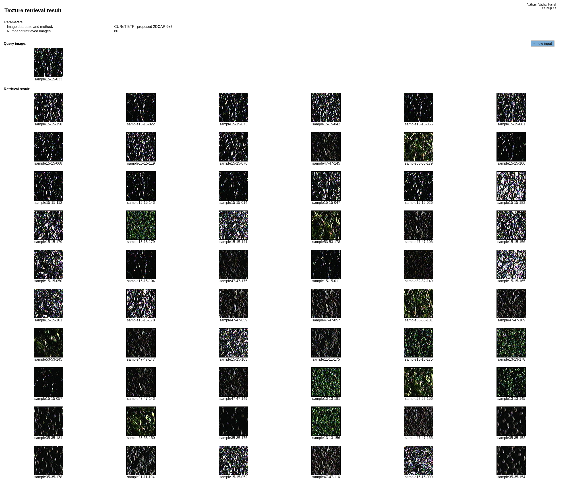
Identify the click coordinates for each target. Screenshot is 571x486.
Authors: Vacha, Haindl (541, 4)
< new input (543, 43)
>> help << (549, 8)
